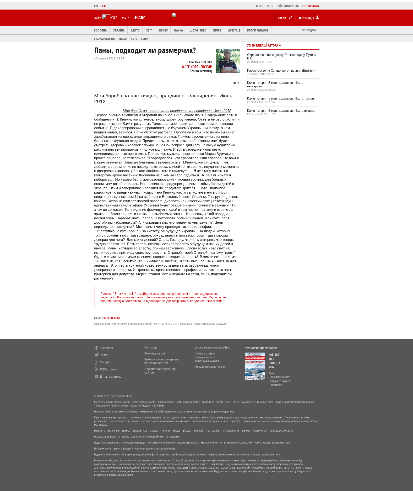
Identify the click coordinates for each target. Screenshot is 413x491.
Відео (144, 38)
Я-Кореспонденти (104, 38)
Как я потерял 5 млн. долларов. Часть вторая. (281, 110)
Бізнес (163, 30)
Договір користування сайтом (212, 347)
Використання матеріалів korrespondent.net (161, 361)
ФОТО (270, 6)
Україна (119, 30)
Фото (134, 38)
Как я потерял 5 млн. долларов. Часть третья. (281, 98)
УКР (104, 6)
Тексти (123, 38)
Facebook (106, 348)
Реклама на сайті (156, 353)
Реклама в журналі (280, 381)
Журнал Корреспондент (261, 348)
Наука (178, 30)
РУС (96, 6)
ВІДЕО (259, 6)
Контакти (150, 347)
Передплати (276, 384)
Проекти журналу (279, 376)
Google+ (105, 362)
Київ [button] (97, 18)
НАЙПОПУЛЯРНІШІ (288, 6)
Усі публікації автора (262, 45)
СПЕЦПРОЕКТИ (310, 6)
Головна (100, 30)
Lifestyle (234, 30)
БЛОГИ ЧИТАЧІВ (257, 30)
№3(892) (274, 354)
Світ (149, 30)
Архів (272, 373)
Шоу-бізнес (198, 30)
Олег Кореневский (197, 66)
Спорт (217, 30)
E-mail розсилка (110, 376)
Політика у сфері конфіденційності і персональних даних (207, 357)
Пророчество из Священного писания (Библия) (281, 70)
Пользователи (111, 318)
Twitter (104, 355)
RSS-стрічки (108, 369)
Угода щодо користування (210, 366)
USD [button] (124, 17)
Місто (135, 30)
